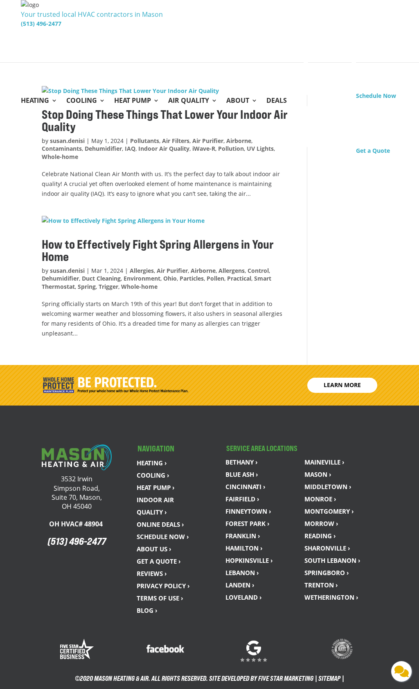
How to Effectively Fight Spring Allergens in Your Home (158, 250)
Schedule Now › (163, 537)
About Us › (154, 549)
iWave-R (203, 148)
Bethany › (241, 462)
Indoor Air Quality (163, 148)
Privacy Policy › (163, 586)
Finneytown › (248, 511)
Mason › (317, 474)
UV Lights (260, 148)
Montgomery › (329, 511)
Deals (276, 101)
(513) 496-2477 (41, 23)
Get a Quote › (159, 561)
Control (258, 270)
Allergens (232, 270)
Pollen (215, 278)
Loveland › (243, 597)
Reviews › (152, 573)
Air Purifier (207, 141)
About (237, 101)
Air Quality (188, 101)
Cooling (81, 101)
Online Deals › (160, 524)
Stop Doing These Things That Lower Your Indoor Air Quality (165, 120)
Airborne (238, 141)
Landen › (240, 585)
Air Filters (175, 141)
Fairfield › (242, 499)
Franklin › (242, 536)
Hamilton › (244, 548)
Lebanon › (242, 573)
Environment (142, 278)
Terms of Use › (160, 598)
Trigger (108, 286)
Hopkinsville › (249, 560)
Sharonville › (327, 548)
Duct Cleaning (101, 278)
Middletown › (327, 487)
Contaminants (62, 148)
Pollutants (144, 141)
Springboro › (326, 573)
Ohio (170, 278)
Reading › (320, 536)
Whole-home (60, 157)
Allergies (142, 270)
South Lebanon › (332, 560)
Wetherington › (331, 597)
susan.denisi (67, 141)
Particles (192, 278)
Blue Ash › (241, 474)
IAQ (130, 148)
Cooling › (153, 475)
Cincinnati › (245, 487)
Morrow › (321, 523)
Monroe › (320, 499)
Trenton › (321, 585)
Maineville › (324, 462)
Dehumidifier (103, 148)
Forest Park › (247, 523)
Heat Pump (132, 101)
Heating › (152, 463)
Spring (87, 286)
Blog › (147, 610)
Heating (35, 101)
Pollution (231, 148)
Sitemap (329, 678)
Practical (239, 278)
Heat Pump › (156, 487)
